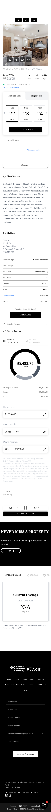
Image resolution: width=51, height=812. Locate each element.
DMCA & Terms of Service (29, 809)
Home (9, 679)
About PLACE (40, 685)
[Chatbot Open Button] (44, 805)
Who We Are (20, 685)
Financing (40, 679)
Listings (16, 679)
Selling (31, 679)
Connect (25, 690)
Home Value (9, 685)
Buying (24, 679)
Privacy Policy (12, 809)
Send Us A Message (25, 754)
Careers (30, 685)
